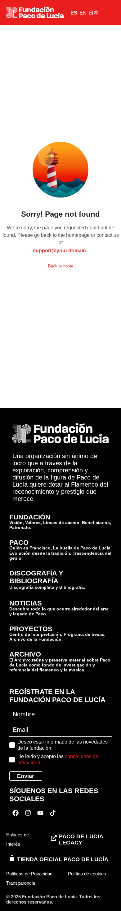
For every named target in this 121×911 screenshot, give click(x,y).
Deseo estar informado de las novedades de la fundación (62, 745)
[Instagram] (28, 813)
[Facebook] (15, 813)
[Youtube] (40, 813)
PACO (19, 542)
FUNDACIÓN (29, 517)
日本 (94, 12)
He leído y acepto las (57, 759)
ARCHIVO (25, 654)
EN (83, 12)
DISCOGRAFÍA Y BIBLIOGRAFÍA (36, 577)
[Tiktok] (53, 813)
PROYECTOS (30, 629)
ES (73, 12)
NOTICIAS (25, 603)
